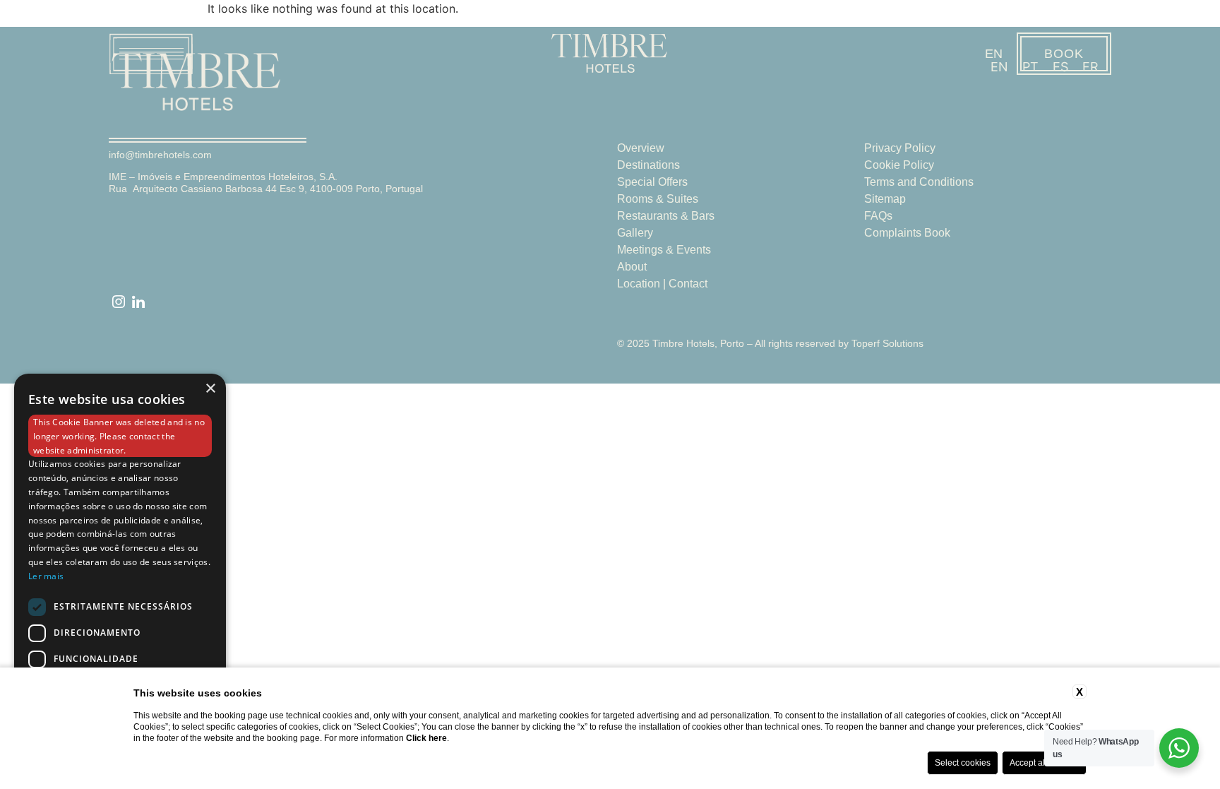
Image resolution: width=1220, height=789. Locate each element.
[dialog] (120, 574)
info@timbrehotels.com (160, 154)
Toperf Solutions (887, 343)
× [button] (210, 389)
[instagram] (118, 302)
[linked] (138, 302)
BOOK (1064, 54)
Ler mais (46, 576)
